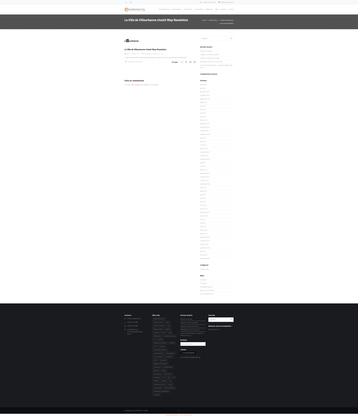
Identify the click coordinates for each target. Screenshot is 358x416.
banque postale (158, 329)
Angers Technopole (159, 325)
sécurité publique (169, 388)
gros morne (168, 357)
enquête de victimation (160, 343)
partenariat (157, 377)
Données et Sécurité (206, 51)
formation (162, 346)
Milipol (164, 370)
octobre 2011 (204, 216)
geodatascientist (158, 353)
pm (174, 377)
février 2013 (203, 170)
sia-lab (170, 384)
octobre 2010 (204, 244)
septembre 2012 (205, 184)
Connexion (203, 283)
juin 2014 (203, 138)
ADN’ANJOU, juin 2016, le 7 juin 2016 (211, 62)
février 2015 (203, 120)
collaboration (157, 336)
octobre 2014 (204, 131)
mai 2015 (203, 109)
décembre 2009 (205, 258)
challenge (156, 332)
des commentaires (207, 290)
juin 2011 (203, 219)
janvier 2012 (204, 209)
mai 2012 (203, 198)
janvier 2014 (204, 148)
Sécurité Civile (157, 388)
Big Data (167, 329)
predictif (156, 381)
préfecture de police (159, 384)
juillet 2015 (203, 102)
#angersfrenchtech (159, 319)
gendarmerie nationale (160, 350)
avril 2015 (203, 113)
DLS (155, 339)
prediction (164, 381)
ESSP (155, 346)
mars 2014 (203, 145)
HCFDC (155, 360)
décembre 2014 (205, 124)
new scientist (157, 374)
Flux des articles (206, 287)
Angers (167, 322)
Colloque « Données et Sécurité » (210, 58)
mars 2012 (203, 205)
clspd (170, 332)
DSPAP (160, 339)
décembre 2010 (205, 237)
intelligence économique (160, 363)
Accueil (204, 20)
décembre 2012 (205, 173)
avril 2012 (203, 202)
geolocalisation (170, 353)
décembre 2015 (205, 92)
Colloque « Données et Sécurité (210, 54)
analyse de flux (158, 322)
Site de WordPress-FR (206, 294)
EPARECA (172, 343)
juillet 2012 (203, 191)
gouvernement (158, 357)
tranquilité (157, 395)
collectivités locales (169, 336)
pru (171, 381)
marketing (156, 370)
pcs (164, 377)
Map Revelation (148, 54)
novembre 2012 (205, 177)
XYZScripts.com (188, 415)
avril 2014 (203, 141)
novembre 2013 (205, 152)
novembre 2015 (205, 95)
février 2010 (203, 255)
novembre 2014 (205, 127)
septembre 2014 (205, 134)
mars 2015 (203, 116)
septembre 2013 (205, 159)
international (157, 367)
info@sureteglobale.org (227, 2)
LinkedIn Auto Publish (171, 415)
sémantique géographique (161, 391)
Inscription (203, 280)
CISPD (163, 332)
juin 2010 (203, 251)
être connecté (136, 85)
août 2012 (203, 187)
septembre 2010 (205, 248)
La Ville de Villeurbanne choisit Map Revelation (145, 49)
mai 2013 (203, 166)
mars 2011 (203, 226)
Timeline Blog (212, 20)
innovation (163, 360)
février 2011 (203, 230)
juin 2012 (203, 194)
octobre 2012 (204, 180)
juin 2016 (203, 88)
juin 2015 (203, 106)
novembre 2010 (205, 241)
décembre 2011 (205, 212)
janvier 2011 (204, 234)
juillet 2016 (203, 85)
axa (168, 325)
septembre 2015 (205, 99)
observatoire (155, 54)
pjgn (169, 377)
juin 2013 (203, 163)
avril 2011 (203, 223)
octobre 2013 (204, 155)
